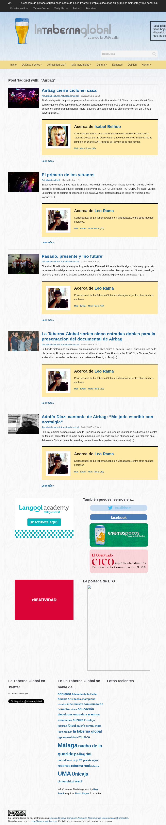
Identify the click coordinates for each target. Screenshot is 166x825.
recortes (64, 765)
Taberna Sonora (41, 8)
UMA (64, 773)
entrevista (80, 714)
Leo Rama (104, 210)
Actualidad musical (70, 96)
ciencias (62, 704)
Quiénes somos (32, 64)
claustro (78, 704)
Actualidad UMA (56, 64)
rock (87, 766)
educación (86, 709)
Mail (76, 148)
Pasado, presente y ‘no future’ (72, 256)
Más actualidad (81, 64)
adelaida (64, 694)
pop (75, 760)
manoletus (70, 737)
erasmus (94, 714)
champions (88, 698)
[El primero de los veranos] (23, 181)
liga (60, 737)
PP (80, 760)
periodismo (65, 760)
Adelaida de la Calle (84, 694)
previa (87, 760)
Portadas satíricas (19, 8)
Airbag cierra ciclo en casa (69, 90)
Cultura (102, 64)
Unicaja (80, 774)
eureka (78, 720)
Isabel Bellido (108, 126)
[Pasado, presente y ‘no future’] (23, 263)
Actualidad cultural (51, 96)
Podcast (77, 8)
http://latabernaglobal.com (44, 821)
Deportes (117, 64)
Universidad (66, 781)
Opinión (132, 64)
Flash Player (82, 793)
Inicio (13, 64)
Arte (70, 699)
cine (70, 704)
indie (98, 725)
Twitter (83, 228)
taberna (95, 766)
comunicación (93, 704)
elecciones (65, 714)
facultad (62, 725)
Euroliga (89, 720)
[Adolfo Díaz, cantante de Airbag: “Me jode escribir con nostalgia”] (23, 423)
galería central (85, 725)
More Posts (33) (88, 148)
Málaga (68, 745)
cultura (73, 709)
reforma (77, 765)
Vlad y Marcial (61, 8)
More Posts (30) (96, 228)
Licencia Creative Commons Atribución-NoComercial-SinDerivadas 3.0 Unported (88, 818)
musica (84, 737)
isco (60, 731)
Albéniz (62, 698)
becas (77, 698)
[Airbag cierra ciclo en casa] (23, 97)
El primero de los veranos (68, 174)
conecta (63, 709)
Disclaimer (91, 8)
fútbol (72, 725)
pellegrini (82, 754)
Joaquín (68, 732)
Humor (147, 64)
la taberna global (87, 731)
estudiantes (65, 720)
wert (78, 781)
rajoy (95, 760)
